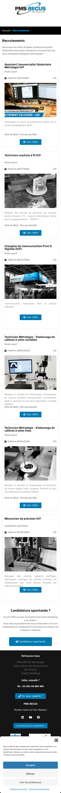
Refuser (30, 774)
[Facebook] (38, 717)
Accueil (6, 30)
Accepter (30, 765)
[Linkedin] (22, 717)
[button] (56, 740)
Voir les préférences (30, 782)
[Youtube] (30, 717)
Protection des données (39, 789)
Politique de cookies (18, 789)
